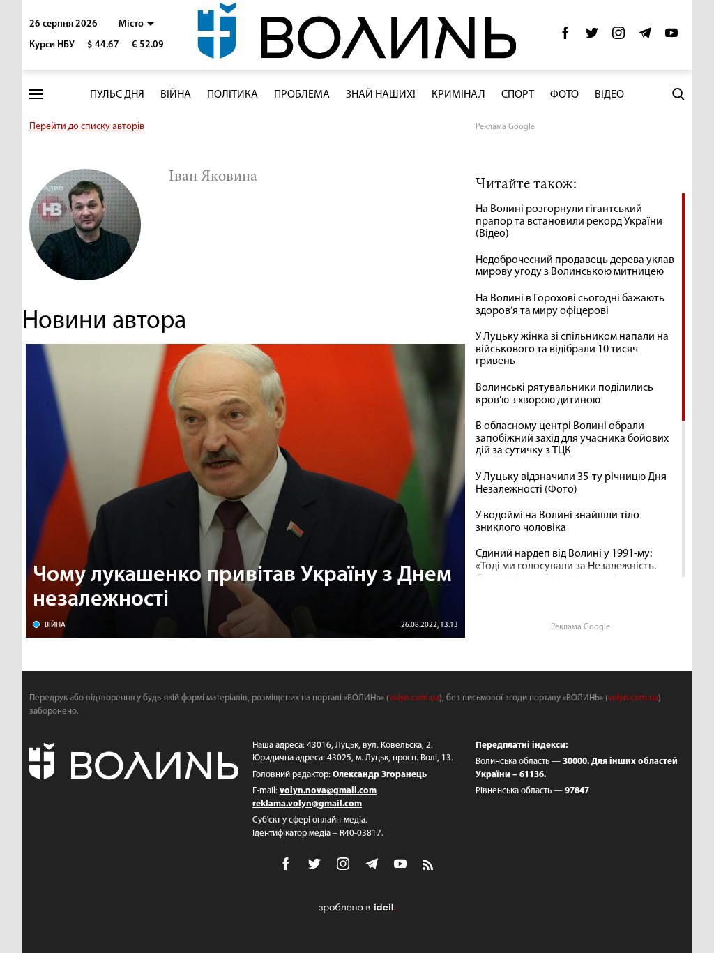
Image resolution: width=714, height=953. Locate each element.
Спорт (517, 94)
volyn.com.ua (414, 698)
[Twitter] (592, 36)
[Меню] (36, 94)
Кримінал (458, 94)
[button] (136, 24)
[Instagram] (618, 36)
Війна (175, 94)
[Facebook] (565, 36)
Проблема (302, 94)
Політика (232, 94)
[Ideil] (357, 907)
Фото (564, 94)
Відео (609, 94)
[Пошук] (678, 94)
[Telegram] (645, 36)
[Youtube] (671, 36)
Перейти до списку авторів (86, 126)
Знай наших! (381, 94)
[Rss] (429, 866)
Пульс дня (117, 94)
